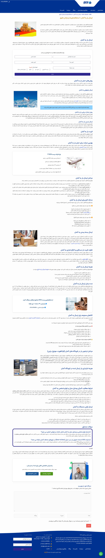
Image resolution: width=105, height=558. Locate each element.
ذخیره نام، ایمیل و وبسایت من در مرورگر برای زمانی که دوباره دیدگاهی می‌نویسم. (69, 521)
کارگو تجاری (85, 259)
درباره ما (68, 10)
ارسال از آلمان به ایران (34, 318)
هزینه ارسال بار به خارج (42, 269)
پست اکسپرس (45, 69)
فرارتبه (45, 552)
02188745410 (33, 307)
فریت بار (36, 69)
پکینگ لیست (86, 212)
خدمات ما (93, 10)
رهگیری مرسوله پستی (82, 10)
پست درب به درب (75, 243)
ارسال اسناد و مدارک (21, 69)
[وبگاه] (26, 516)
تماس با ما (62, 10)
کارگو (30, 69)
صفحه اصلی (100, 10)
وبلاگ (74, 10)
